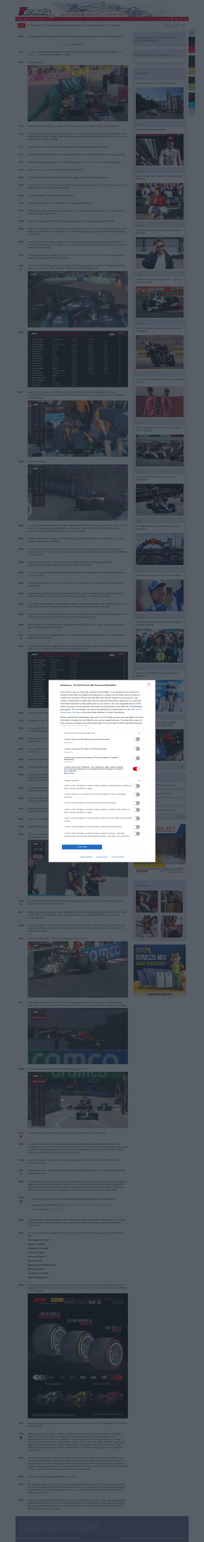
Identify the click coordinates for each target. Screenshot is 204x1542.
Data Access (102, 857)
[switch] (136, 739)
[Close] (150, 685)
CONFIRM (82, 847)
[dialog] (102, 771)
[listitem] (102, 733)
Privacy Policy (118, 857)
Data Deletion (86, 857)
